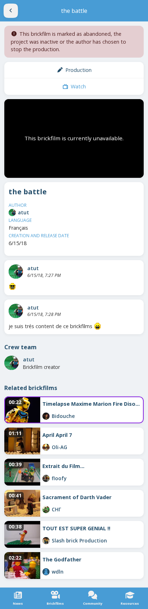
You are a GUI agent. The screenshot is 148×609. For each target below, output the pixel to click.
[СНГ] (46, 509)
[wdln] (46, 571)
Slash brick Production (79, 540)
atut (23, 212)
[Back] (11, 11)
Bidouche (63, 416)
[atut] (12, 212)
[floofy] (46, 478)
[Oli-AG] (46, 447)
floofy (59, 478)
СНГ (56, 509)
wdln (58, 571)
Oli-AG (59, 447)
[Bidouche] (46, 416)
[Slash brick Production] (46, 540)
